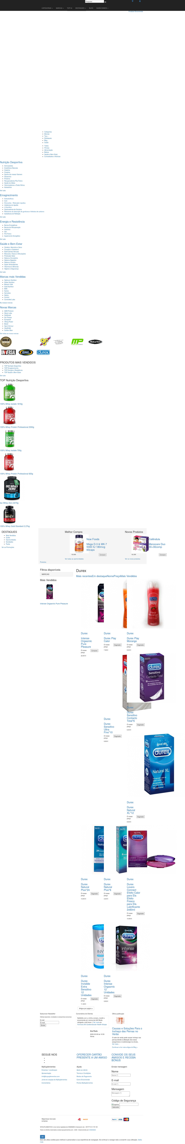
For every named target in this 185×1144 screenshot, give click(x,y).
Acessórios (8, 187)
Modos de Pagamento (84, 1076)
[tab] (56, 574)
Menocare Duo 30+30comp (157, 545)
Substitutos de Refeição (12, 214)
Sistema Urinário (10, 262)
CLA (5, 201)
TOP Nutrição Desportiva (12, 366)
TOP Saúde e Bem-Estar (12, 372)
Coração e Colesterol (11, 249)
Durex (84, 633)
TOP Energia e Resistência (13, 370)
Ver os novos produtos (132, 559)
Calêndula (154, 539)
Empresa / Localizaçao (49, 1070)
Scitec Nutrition (9, 282)
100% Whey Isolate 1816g (11, 403)
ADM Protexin (9, 311)
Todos (46, 146)
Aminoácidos (8, 166)
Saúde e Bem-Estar (51, 154)
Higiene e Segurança (11, 269)
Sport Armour (8, 326)
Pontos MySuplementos (85, 1083)
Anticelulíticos (8, 199)
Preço (117, 576)
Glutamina (7, 176)
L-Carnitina (8, 207)
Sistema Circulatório (11, 258)
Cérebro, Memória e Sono (13, 247)
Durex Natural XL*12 (131, 810)
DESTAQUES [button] (80, 8)
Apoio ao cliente (82, 1070)
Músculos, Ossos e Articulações (15, 254)
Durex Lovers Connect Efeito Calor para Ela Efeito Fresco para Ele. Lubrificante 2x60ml (133, 896)
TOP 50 (69, 8)
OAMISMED (92, 1130)
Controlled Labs (9, 299)
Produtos (43, 562)
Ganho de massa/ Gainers (13, 174)
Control (6, 297)
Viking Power (8, 322)
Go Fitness (8, 317)
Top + (46, 136)
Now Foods (93, 539)
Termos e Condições (84, 1073)
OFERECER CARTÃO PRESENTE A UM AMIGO (92, 1056)
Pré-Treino (7, 234)
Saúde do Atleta (9, 183)
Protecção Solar (9, 256)
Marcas (46, 134)
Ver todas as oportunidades (74, 559)
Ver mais (96, 1022)
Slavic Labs (8, 313)
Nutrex (6, 291)
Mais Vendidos (11, 535)
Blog (45, 140)
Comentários (46, 1083)
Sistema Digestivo (10, 260)
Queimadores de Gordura (13, 209)
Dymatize (7, 293)
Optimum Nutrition (10, 280)
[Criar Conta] (140, 1)
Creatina (7, 172)
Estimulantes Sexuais (11, 251)
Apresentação (46, 1073)
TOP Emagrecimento (11, 368)
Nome (110, 576)
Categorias (48, 132)
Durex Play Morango (133, 639)
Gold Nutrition (9, 286)
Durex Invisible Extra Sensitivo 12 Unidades (86, 988)
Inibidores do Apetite (11, 205)
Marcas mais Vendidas (13, 276)
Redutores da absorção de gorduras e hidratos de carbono (24, 211)
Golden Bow (8, 330)
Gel (5, 231)
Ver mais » (115, 1044)
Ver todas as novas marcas (9, 333)
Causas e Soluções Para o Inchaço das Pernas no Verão (127, 1031)
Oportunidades (11, 540)
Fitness (46, 148)
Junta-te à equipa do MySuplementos (54, 1080)
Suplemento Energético (12, 236)
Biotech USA (8, 284)
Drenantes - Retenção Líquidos (14, 203)
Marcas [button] (45, 574)
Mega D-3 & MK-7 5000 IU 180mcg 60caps (97, 546)
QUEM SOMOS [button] (101, 8)
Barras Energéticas (10, 225)
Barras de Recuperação (12, 227)
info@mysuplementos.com (51, 1076)
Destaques (48, 138)
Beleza (46, 152)
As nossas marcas (6, 303)
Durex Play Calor (110, 639)
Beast (6, 324)
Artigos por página (85, 1008)
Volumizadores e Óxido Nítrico (14, 185)
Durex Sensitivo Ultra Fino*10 (109, 728)
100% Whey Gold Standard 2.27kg (15, 526)
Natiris (6, 295)
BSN (5, 289)
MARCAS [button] (59, 8)
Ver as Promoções (8, 547)
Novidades (9, 542)
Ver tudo (3, 190)
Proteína (7, 179)
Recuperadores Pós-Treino (13, 181)
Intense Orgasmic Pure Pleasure (54, 603)
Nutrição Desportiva (11, 162)
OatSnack (7, 315)
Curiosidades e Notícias (52, 156)
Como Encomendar (83, 1080)
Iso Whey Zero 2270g (9, 502)
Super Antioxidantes (11, 264)
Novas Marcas (8, 307)
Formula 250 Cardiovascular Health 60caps (92, 1024)
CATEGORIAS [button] (47, 8)
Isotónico (7, 229)
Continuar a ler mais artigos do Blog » (125, 1047)
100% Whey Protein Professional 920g (16, 473)
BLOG (91, 8)
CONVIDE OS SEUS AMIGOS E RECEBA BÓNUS (124, 1057)
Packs (8, 544)
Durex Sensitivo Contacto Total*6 (132, 716)
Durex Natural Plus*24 (85, 887)
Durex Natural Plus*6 (108, 887)
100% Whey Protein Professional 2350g (17, 427)
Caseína (7, 170)
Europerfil (7, 319)
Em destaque (99, 576)
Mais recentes (84, 576)
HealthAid (7, 328)
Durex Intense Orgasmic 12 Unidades (109, 986)
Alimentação (48, 150)
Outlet (46, 142)
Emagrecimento (9, 195)
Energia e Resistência (12, 221)
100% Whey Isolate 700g (10, 450)
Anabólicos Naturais (11, 168)
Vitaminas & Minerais (11, 266)
